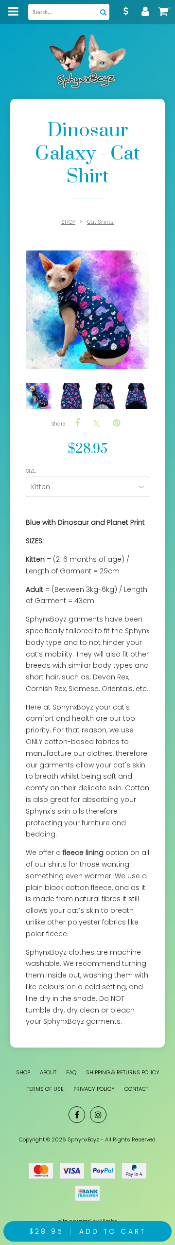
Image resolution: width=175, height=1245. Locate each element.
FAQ (71, 1072)
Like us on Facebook (77, 1114)
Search (102, 12)
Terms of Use (45, 1089)
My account (146, 11)
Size (31, 471)
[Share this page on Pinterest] (116, 423)
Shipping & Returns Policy (122, 1072)
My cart (165, 11)
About (48, 1072)
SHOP (68, 222)
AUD (126, 11)
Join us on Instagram (98, 1114)
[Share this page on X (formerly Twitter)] (96, 423)
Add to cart (87, 1231)
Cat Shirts (100, 222)
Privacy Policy (94, 1089)
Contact (136, 1089)
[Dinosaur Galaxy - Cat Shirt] (39, 396)
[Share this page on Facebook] (77, 423)
